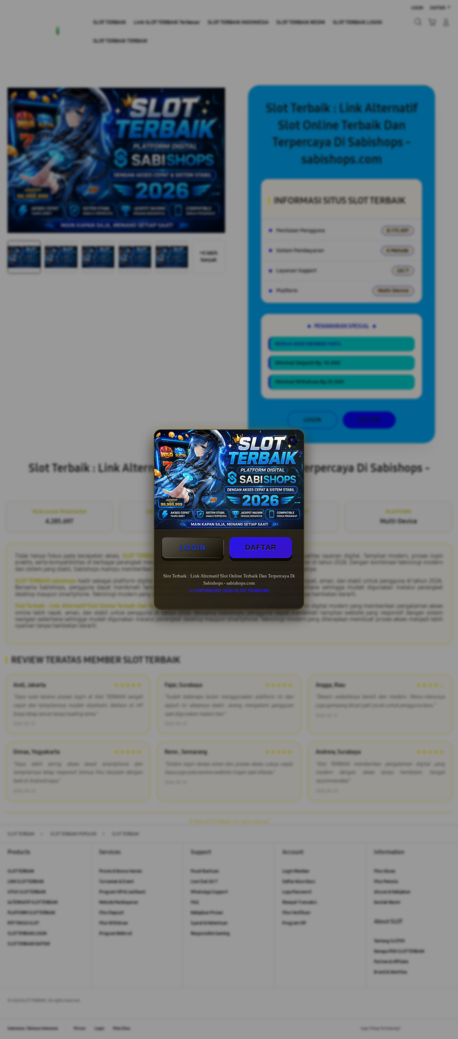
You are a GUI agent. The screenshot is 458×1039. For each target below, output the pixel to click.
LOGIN (193, 547)
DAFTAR (261, 547)
